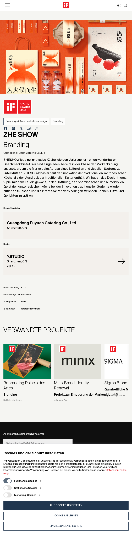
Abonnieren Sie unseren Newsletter (23, 434)
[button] (117, 5)
